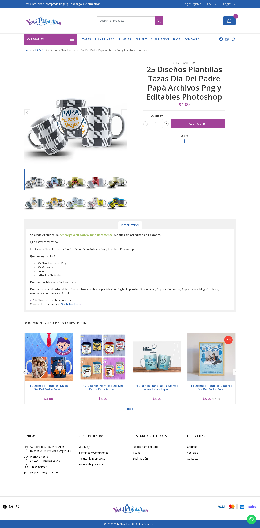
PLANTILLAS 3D (104, 39)
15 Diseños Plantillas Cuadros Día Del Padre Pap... (211, 387)
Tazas (136, 452)
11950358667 (38, 466)
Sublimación (140, 458)
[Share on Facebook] (184, 141)
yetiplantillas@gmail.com (45, 472)
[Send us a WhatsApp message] (251, 519)
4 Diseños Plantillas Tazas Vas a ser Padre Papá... (157, 387)
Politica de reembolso (92, 458)
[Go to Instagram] (227, 39)
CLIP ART (141, 39)
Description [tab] (130, 225)
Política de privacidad (91, 464)
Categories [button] (35, 39)
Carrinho (192, 447)
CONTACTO (192, 39)
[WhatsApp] (233, 39)
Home (28, 50)
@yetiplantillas (69, 304)
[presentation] (27, 112)
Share (184, 135)
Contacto (193, 458)
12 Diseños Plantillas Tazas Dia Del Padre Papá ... (49, 387)
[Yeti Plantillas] (43, 21)
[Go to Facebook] (221, 39)
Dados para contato (145, 447)
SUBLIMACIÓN (160, 39)
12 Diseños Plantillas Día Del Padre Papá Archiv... (103, 387)
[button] (212, 4)
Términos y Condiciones (93, 452)
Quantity (157, 116)
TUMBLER (125, 39)
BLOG (176, 39)
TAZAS (86, 39)
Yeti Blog (84, 447)
